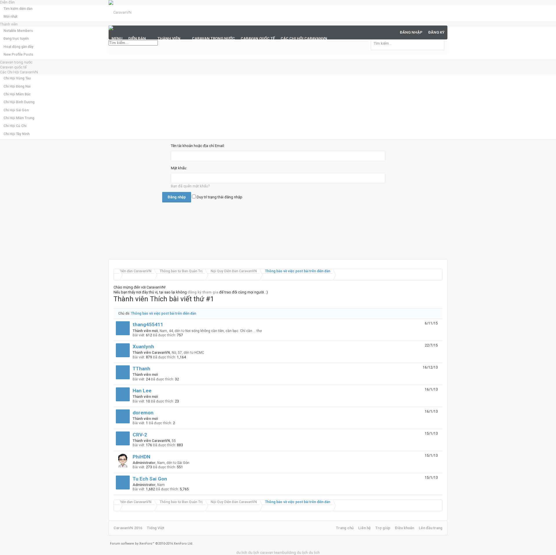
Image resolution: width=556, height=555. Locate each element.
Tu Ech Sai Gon (150, 479)
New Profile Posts (18, 54)
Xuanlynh (143, 346)
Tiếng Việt (155, 528)
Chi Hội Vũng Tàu (17, 78)
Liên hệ (364, 528)
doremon (143, 413)
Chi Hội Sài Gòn (16, 110)
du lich (241, 552)
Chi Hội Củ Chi (14, 126)
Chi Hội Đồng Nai (16, 86)
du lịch (253, 552)
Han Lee (142, 390)
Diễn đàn (137, 38)
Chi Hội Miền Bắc (17, 94)
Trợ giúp (382, 528)
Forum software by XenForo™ (151, 543)
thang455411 (148, 324)
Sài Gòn (183, 463)
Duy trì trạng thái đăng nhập (219, 197)
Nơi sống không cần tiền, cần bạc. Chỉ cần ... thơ (223, 331)
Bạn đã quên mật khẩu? (190, 186)
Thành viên (169, 38)
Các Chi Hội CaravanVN (19, 72)
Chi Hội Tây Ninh (16, 134)
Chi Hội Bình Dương (18, 102)
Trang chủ (345, 528)
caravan (266, 552)
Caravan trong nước (16, 62)
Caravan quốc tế (13, 67)
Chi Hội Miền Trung (18, 118)
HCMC (199, 353)
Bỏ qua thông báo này (552, 5)
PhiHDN (141, 457)
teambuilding (285, 552)
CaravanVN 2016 (128, 528)
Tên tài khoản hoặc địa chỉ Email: (198, 146)
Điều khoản (404, 528)
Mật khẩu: (179, 168)
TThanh (141, 368)
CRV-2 (140, 435)
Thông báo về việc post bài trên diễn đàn (163, 313)
